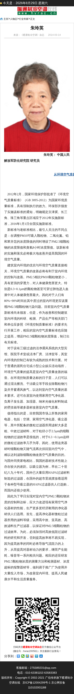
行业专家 (23, 19)
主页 (6, 19)
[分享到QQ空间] (27, 656)
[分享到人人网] (41, 656)
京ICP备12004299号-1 (36, 682)
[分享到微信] (23, 656)
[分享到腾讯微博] (36, 656)
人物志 (13, 19)
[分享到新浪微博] (32, 656)
